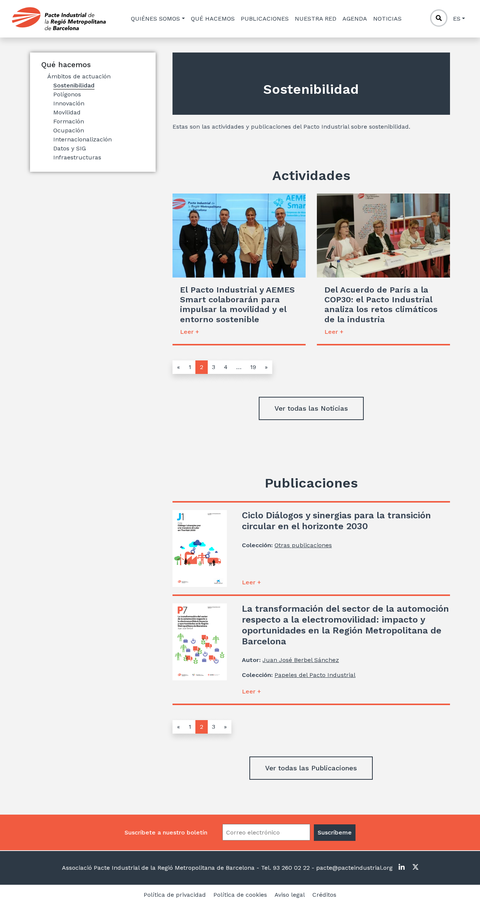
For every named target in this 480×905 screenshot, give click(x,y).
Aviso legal (289, 894)
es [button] (456, 18)
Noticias (387, 18)
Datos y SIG (69, 148)
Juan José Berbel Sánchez (300, 659)
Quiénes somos (155, 18)
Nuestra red (315, 18)
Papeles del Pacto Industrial (315, 674)
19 (253, 367)
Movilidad (67, 112)
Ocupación (68, 130)
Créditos (324, 894)
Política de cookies (240, 894)
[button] (311, 408)
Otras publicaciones (303, 545)
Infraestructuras (77, 157)
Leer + (189, 331)
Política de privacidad (175, 894)
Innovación (68, 103)
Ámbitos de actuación (79, 76)
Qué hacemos (213, 18)
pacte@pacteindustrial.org (353, 867)
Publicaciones (265, 18)
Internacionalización (82, 139)
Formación (68, 121)
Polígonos (67, 94)
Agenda (354, 18)
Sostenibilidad (73, 85)
